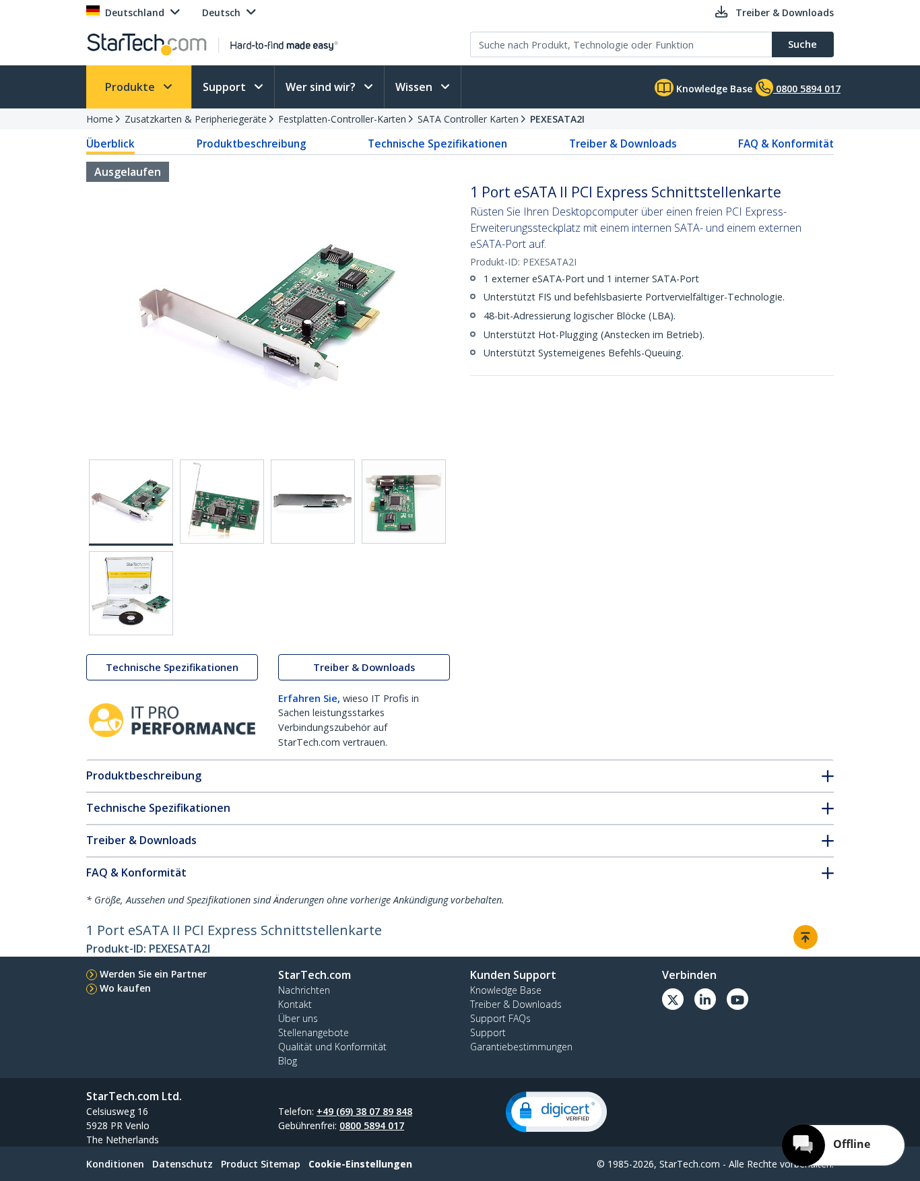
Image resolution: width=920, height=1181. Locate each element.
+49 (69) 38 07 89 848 (364, 1111)
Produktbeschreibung (251, 143)
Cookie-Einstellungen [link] (360, 1163)
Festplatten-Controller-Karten (342, 119)
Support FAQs (500, 1018)
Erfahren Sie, (309, 698)
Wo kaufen (125, 988)
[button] (556, 1112)
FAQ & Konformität (786, 143)
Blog (287, 1060)
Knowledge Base (712, 88)
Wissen (415, 86)
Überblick (110, 143)
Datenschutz (182, 1163)
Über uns (298, 1018)
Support (226, 86)
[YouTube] (737, 999)
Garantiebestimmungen (521, 1046)
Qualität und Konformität (332, 1046)
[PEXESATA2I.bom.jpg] (131, 593)
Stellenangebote (313, 1032)
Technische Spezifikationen (437, 143)
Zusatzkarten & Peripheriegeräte (196, 119)
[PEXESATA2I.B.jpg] (222, 501)
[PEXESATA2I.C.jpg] (313, 501)
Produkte (131, 86)
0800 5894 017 (371, 1125)
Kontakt (295, 1004)
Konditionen (115, 1163)
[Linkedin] (705, 999)
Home (99, 119)
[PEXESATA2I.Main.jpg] (131, 502)
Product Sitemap (260, 1163)
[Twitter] (673, 999)
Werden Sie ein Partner (153, 973)
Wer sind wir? (322, 86)
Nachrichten (304, 990)
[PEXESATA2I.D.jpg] (404, 501)
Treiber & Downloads (623, 143)
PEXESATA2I (557, 119)
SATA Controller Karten (468, 119)
